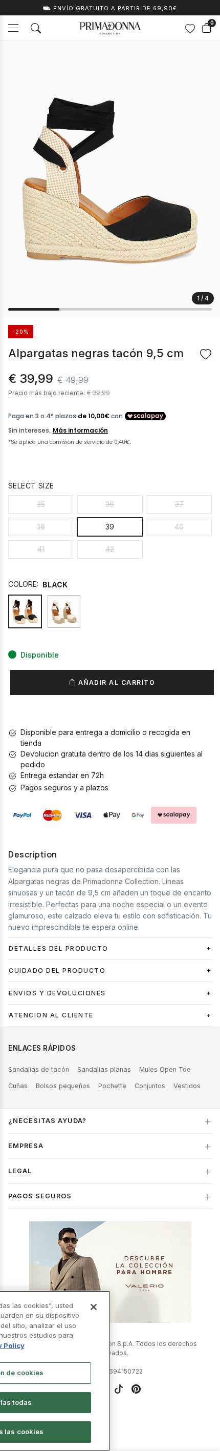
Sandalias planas (104, 1069)
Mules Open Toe (165, 1069)
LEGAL (20, 1171)
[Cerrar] (93, 1307)
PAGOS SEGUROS (40, 1196)
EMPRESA (25, 1146)
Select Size (31, 485)
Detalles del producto (58, 948)
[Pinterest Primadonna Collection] (136, 1389)
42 (109, 549)
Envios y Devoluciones (57, 993)
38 (40, 526)
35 (41, 504)
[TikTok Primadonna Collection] (118, 1389)
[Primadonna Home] (110, 28)
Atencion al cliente (51, 1015)
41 (41, 549)
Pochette (112, 1086)
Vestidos (187, 1086)
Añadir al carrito (115, 682)
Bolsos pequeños (63, 1086)
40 (179, 526)
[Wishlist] (190, 28)
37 (179, 504)
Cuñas (18, 1086)
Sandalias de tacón (38, 1069)
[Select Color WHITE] (64, 611)
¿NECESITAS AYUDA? (47, 1121)
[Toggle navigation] (13, 28)
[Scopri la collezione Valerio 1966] (110, 1272)
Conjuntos (150, 1086)
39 (109, 526)
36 (109, 504)
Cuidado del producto (57, 970)
